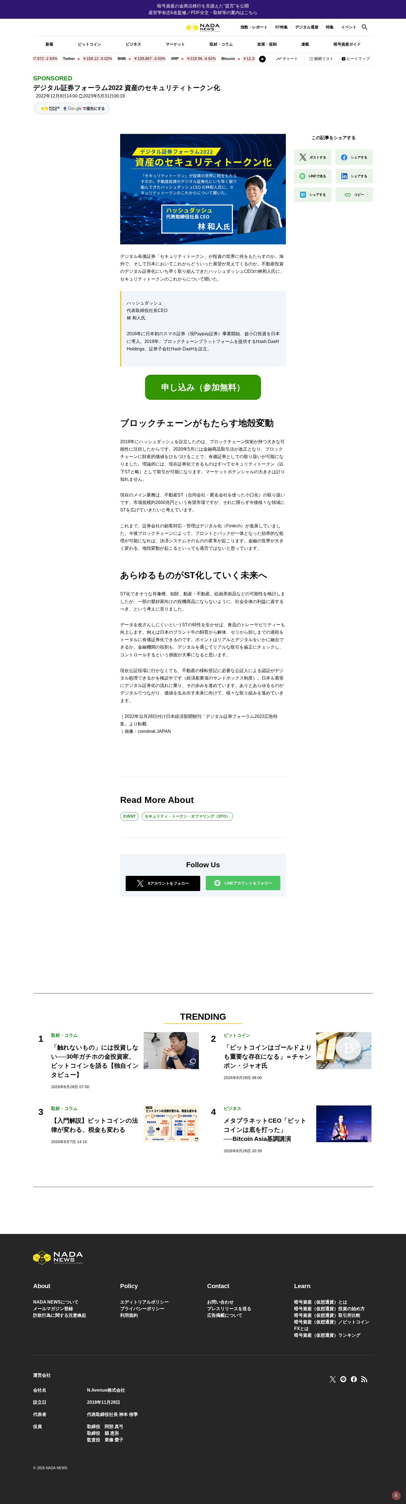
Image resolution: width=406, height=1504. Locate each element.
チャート (290, 58)
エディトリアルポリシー (144, 1302)
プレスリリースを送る (229, 1308)
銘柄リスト (324, 58)
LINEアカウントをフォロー (248, 883)
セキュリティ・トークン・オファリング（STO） (187, 816)
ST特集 (281, 27)
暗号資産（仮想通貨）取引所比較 (327, 1315)
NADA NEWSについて (55, 1302)
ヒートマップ (358, 58)
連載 (305, 44)
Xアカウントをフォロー (168, 883)
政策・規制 (267, 44)
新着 (49, 44)
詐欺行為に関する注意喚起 (59, 1315)
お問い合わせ (220, 1302)
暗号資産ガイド (347, 44)
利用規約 (129, 1315)
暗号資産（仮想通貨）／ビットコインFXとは (331, 1325)
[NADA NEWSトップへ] (203, 28)
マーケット (175, 44)
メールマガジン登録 (53, 1308)
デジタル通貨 (306, 27)
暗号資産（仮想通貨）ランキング (327, 1335)
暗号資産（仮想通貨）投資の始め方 (329, 1308)
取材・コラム (221, 44)
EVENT (129, 816)
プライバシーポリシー (142, 1308)
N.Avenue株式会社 (106, 1390)
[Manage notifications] (396, 1495)
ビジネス (133, 44)
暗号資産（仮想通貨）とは (320, 1302)
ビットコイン (89, 44)
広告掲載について (224, 1315)
